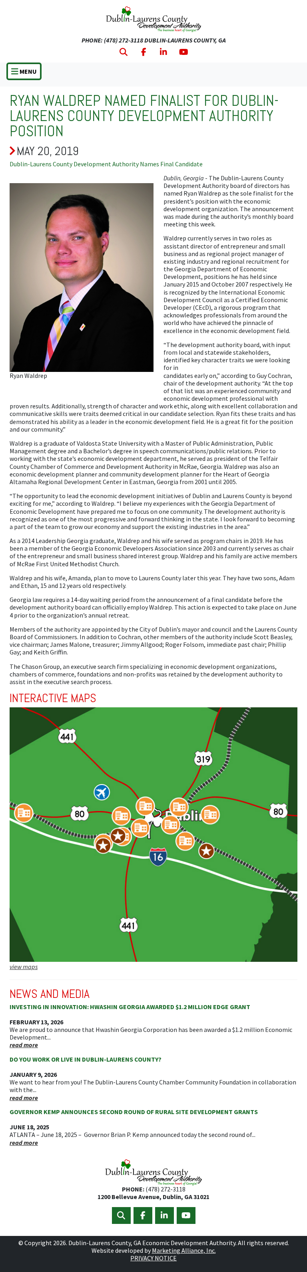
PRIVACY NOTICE (153, 1258)
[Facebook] (143, 52)
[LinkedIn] (163, 52)
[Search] (123, 52)
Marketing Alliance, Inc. (184, 1250)
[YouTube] (183, 52)
